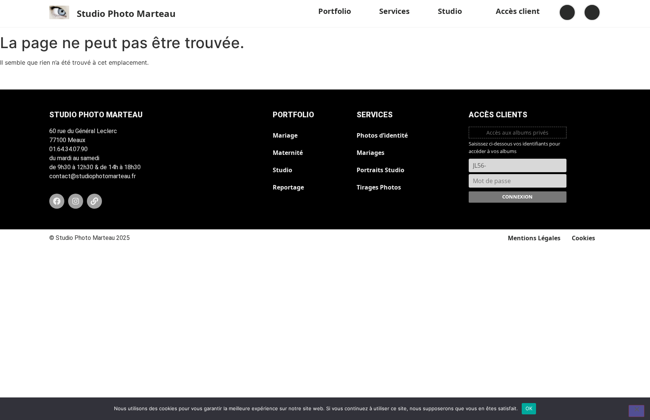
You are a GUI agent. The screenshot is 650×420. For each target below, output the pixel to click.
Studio (450, 11)
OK (529, 408)
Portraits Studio (380, 170)
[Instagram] (75, 201)
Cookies (583, 238)
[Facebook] (56, 201)
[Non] (636, 411)
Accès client (518, 11)
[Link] (94, 201)
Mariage (285, 135)
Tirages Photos (379, 187)
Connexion (517, 196)
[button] (337, 11)
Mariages (370, 153)
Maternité (288, 153)
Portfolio (334, 11)
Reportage (288, 187)
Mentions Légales (534, 238)
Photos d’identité (382, 135)
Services (394, 11)
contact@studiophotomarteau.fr (92, 176)
